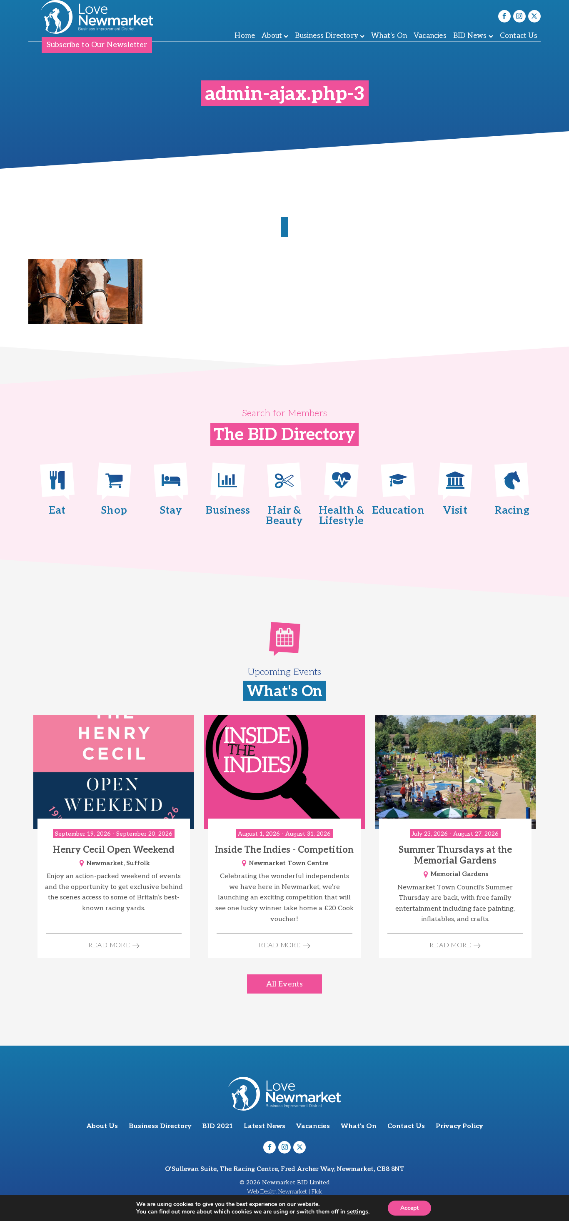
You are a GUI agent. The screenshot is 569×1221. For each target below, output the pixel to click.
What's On (389, 36)
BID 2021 (217, 1126)
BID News (470, 36)
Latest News (264, 1126)
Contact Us (518, 36)
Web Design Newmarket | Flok (284, 1191)
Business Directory (326, 36)
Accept (409, 1208)
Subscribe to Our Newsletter (97, 44)
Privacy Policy (459, 1126)
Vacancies (430, 36)
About (272, 36)
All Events (284, 984)
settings (357, 1212)
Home (245, 36)
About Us (102, 1126)
